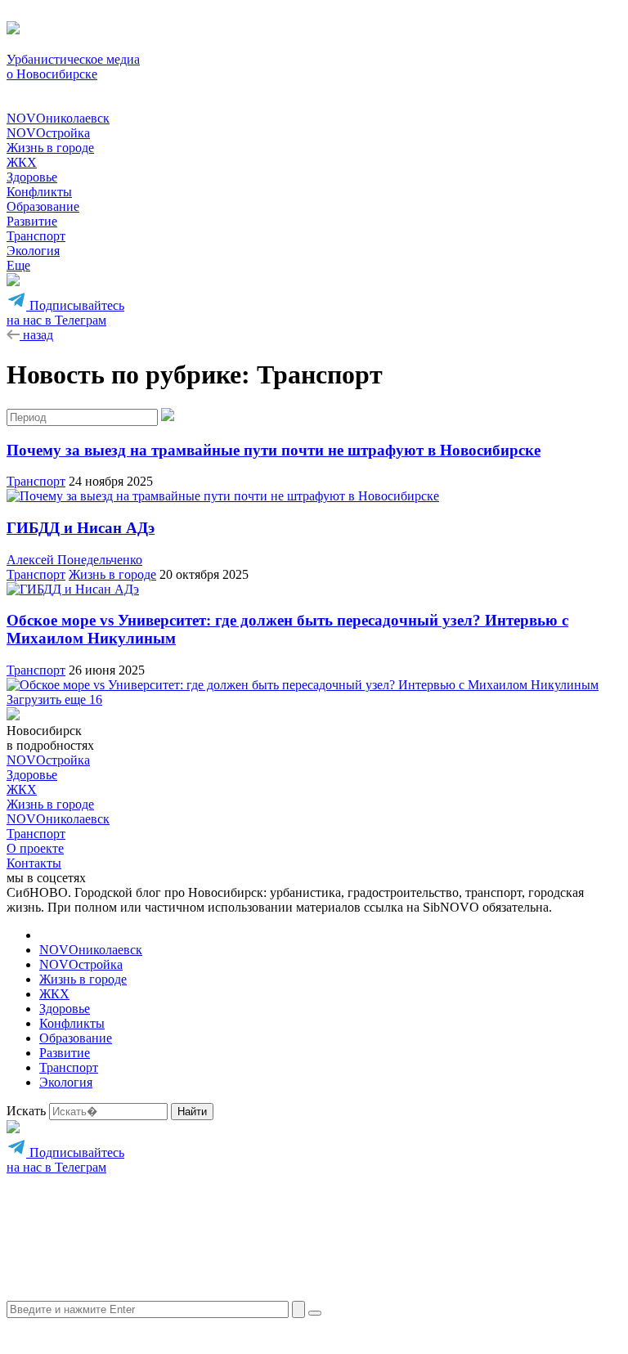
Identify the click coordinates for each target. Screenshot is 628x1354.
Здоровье (32, 177)
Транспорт (36, 236)
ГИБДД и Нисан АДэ (81, 527)
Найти (192, 1111)
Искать (26, 1111)
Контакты (34, 863)
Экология (33, 251)
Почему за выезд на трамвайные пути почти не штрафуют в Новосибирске (274, 450)
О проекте (35, 848)
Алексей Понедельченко (74, 560)
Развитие (32, 221)
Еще (18, 265)
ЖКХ (22, 162)
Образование (43, 206)
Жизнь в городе (50, 148)
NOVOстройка (48, 133)
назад (36, 335)
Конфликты (39, 192)
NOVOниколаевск (58, 118)
